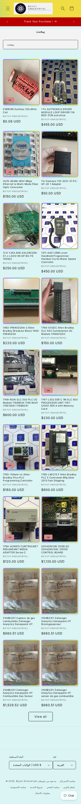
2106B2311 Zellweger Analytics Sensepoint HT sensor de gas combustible (57, 693)
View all (40, 716)
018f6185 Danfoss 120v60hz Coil (20, 111)
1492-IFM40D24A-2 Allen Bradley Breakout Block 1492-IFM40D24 (21, 330)
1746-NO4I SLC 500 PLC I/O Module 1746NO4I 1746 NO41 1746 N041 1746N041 (20, 402)
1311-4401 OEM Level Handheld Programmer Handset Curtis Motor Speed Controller (58, 257)
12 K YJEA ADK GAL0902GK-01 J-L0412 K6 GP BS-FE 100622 (20, 255)
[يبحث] (73, 44)
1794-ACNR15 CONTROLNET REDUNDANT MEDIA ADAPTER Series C (20, 549)
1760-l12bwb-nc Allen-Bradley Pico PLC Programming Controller (18, 477)
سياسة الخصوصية (18, 787)
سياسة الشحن (53, 787)
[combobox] (40, 44)
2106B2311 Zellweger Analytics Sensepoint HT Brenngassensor (56, 621)
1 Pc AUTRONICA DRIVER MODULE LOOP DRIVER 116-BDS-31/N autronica (58, 112)
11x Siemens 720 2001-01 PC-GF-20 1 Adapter (59, 183)
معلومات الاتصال (42, 793)
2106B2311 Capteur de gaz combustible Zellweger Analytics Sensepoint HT (19, 621)
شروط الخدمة (36, 787)
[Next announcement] (73, 21)
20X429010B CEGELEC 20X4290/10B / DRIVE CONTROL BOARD (55, 549)
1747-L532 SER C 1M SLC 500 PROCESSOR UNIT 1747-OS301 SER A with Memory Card (59, 404)
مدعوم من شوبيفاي (47, 781)
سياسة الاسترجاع (67, 781)
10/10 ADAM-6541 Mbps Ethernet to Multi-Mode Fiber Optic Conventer (20, 184)
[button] (8, 8)
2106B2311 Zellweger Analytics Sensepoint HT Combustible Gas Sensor (18, 693)
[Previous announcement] (7, 21)
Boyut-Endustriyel (26, 781)
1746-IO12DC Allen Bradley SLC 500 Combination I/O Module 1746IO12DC (57, 330)
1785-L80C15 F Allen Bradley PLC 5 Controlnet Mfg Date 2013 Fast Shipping (58, 477)
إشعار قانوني (69, 787)
